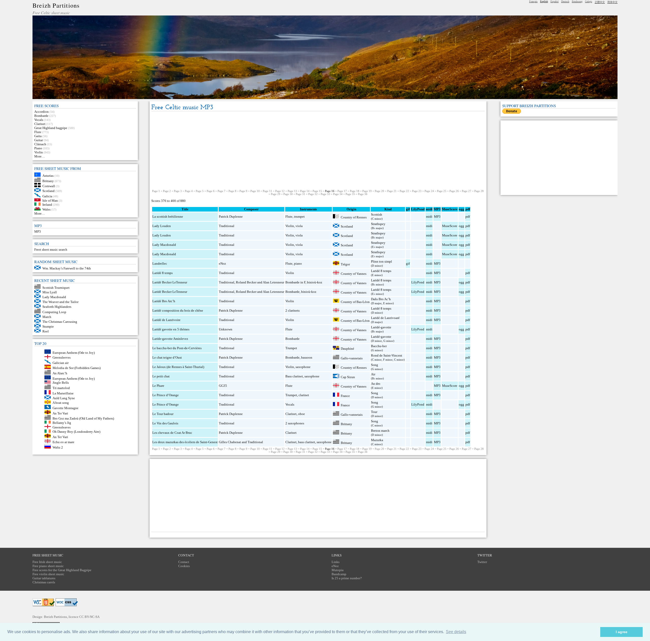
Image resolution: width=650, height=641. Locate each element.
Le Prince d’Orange (165, 395)
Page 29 (275, 194)
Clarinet (39, 124)
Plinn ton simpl (381, 261)
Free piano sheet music (48, 566)
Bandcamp (339, 574)
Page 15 (317, 191)
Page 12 (280, 191)
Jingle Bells (61, 382)
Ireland (47, 204)
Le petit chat (161, 376)
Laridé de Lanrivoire (166, 320)
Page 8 (232, 191)
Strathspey (378, 224)
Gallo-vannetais (352, 358)
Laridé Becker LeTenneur (169, 282)
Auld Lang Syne (64, 398)
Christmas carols (43, 582)
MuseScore (449, 226)
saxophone (303, 367)
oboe (301, 414)
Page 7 (221, 191)
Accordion (41, 112)
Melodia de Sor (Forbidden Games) (77, 368)
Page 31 (300, 194)
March (46, 317)
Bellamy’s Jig (62, 422)
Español (554, 1)
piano (298, 263)
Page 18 (354, 191)
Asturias (48, 176)
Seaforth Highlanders (56, 307)
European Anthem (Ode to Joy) (74, 353)
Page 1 (156, 191)
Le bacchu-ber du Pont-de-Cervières (177, 348)
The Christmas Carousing (59, 322)
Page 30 (288, 194)
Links (335, 562)
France (345, 395)
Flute (37, 132)
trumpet (299, 216)
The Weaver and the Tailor (60, 302)
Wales (46, 209)
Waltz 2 (58, 447)
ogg (461, 209)
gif (408, 263)
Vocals (38, 120)
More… (39, 156)
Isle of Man (50, 200)
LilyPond (417, 282)
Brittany (48, 181)
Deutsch (565, 1)
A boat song (61, 403)
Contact (183, 562)
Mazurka (377, 440)
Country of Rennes (354, 217)
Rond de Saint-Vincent (386, 355)
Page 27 (466, 191)
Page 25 (441, 191)
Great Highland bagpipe (50, 128)
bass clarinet (306, 442)
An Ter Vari (60, 413)
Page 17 (342, 191)
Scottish (376, 214)
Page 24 (429, 191)
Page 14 (305, 191)
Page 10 (255, 191)
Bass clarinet (294, 376)
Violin (38, 152)
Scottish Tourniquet (56, 287)
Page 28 (479, 191)
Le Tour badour (162, 414)
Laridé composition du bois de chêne (177, 310)
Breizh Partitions (55, 5)
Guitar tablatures (43, 578)
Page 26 (454, 191)
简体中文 (612, 2)
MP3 (37, 231)
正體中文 (600, 2)
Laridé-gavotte (381, 327)
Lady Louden (161, 226)
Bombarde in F (295, 282)
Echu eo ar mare (63, 442)
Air (373, 374)
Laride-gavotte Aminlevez (170, 339)
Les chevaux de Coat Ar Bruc (172, 433)
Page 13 (292, 191)
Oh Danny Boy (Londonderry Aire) (76, 432)
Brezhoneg (577, 1)
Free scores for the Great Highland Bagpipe (61, 570)
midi (429, 216)
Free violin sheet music (48, 574)
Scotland (48, 191)
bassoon (306, 357)
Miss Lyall (49, 292)
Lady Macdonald (54, 297)
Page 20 (379, 191)
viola (299, 226)
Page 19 (367, 191)
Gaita (38, 136)
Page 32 (313, 194)
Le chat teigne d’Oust (167, 357)
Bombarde (41, 116)
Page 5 (200, 191)
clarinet (304, 395)
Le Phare (158, 386)
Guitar (38, 140)
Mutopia (338, 570)
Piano (38, 148)
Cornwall (48, 186)
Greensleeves (62, 357)
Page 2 (167, 191)
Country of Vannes (353, 274)
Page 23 (416, 191)
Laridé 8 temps (162, 273)
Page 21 (392, 191)
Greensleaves (62, 427)
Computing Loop (54, 312)
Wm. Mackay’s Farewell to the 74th (66, 268)
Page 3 (178, 191)
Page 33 (325, 194)
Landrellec (159, 263)
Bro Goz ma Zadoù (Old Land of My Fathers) (83, 418)
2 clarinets (292, 310)
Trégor (345, 264)
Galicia (47, 196)
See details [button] (456, 632)
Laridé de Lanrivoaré (385, 318)
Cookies (184, 566)
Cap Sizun (348, 377)
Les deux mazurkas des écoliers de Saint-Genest (185, 442)
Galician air (61, 362)
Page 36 (362, 194)
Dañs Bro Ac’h (381, 299)
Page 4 (189, 191)
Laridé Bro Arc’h (163, 301)
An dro (375, 384)
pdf (467, 216)
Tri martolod (61, 388)
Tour (374, 412)
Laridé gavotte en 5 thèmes (170, 329)
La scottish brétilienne (167, 216)
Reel (45, 331)
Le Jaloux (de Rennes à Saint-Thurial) (178, 367)
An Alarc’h (60, 373)
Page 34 (338, 194)
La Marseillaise (63, 393)
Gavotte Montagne (65, 408)
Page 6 (211, 191)
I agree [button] (621, 632)
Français (533, 1)
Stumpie (48, 326)
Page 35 (350, 194)
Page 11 (267, 191)
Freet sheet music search (50, 249)
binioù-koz (314, 282)
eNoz (222, 263)
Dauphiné (347, 348)
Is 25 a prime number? (347, 578)
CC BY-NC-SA (89, 617)
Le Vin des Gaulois (165, 423)
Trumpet (291, 348)
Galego (588, 1)
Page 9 (243, 191)
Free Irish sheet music (47, 562)
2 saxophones (294, 423)
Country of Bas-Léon (355, 301)
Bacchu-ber (379, 346)
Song (374, 365)
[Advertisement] (318, 150)
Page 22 (404, 191)
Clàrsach (40, 144)
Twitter (482, 562)
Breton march (380, 430)
